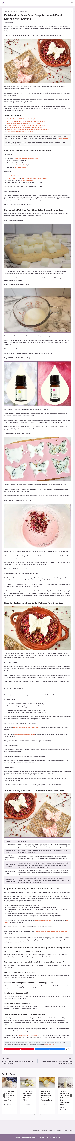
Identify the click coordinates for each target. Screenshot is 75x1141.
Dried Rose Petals (21, 165)
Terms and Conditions (55, 1130)
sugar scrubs (46, 920)
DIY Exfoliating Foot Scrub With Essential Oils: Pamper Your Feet (9, 1095)
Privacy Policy (68, 1130)
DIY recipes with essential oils (28, 1035)
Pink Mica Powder (20, 167)
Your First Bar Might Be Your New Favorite (20, 131)
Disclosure (43, 1130)
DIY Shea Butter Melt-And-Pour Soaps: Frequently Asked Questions (28, 129)
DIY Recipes (11, 11)
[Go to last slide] (4, 1095)
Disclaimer (35, 1130)
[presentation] (9, 1082)
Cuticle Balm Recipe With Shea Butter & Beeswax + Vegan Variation (46, 1095)
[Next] (71, 1095)
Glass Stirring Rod (27, 180)
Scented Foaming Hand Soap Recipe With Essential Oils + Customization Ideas (65, 1097)
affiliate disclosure (47, 144)
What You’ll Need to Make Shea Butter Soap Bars (22, 119)
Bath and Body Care (21, 11)
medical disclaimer (63, 138)
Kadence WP (56, 1137)
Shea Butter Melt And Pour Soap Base (26, 158)
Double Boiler (11, 178)
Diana (7, 1103)
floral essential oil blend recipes (24, 734)
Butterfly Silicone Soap (14, 176)
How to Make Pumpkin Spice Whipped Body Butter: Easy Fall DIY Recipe (18, 1061)
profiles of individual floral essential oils (26, 727)
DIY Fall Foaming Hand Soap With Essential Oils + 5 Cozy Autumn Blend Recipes (57, 1061)
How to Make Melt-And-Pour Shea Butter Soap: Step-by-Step (26, 121)
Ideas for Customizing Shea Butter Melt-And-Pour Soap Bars (25, 123)
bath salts (38, 920)
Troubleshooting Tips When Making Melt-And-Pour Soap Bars (26, 125)
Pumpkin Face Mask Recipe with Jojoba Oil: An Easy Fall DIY (28, 1095)
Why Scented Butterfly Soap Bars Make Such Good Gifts (24, 127)
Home (5, 11)
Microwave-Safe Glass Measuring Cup (34, 178)
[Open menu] (72, 3)
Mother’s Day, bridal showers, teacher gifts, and (51, 931)
